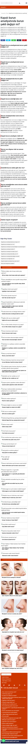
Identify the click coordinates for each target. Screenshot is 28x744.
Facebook (3, 40)
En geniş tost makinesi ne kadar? (9, 695)
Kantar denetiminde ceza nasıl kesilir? (10, 710)
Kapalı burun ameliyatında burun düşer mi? (10, 242)
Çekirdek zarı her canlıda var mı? (9, 704)
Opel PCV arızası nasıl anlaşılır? (9, 721)
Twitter (8, 40)
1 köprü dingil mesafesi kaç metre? (10, 714)
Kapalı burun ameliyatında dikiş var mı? (9, 253)
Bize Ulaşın (4, 682)
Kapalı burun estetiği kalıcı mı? (7, 258)
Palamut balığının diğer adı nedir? (9, 725)
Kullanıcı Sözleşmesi (6, 679)
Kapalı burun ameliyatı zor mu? (7, 244)
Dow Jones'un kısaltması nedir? (9, 692)
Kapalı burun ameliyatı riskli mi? (8, 249)
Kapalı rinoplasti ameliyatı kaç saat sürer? (10, 261)
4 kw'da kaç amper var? (7, 693)
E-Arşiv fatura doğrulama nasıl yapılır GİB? (11, 718)
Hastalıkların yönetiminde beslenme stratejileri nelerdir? (12, 729)
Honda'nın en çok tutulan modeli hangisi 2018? (12, 735)
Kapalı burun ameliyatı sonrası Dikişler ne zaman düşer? (13, 246)
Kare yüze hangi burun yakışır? (7, 263)
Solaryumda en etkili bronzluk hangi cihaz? (11, 731)
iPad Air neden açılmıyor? (8, 723)
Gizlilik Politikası (5, 677)
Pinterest (24, 40)
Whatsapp (13, 40)
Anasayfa (3, 7)
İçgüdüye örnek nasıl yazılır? (8, 700)
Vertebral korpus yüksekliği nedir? (9, 737)
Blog (7, 13)
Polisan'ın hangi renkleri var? (8, 702)
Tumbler (19, 40)
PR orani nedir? (5, 716)
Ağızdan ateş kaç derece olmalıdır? (10, 727)
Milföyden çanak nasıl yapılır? (8, 719)
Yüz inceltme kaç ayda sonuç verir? (10, 705)
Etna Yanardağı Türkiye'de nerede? (10, 733)
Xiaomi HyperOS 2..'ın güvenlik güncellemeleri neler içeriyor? (13, 708)
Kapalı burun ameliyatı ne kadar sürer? (9, 251)
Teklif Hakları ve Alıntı (6, 680)
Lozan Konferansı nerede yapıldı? (9, 712)
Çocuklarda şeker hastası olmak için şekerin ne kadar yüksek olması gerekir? (14, 698)
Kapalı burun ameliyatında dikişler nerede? (10, 256)
